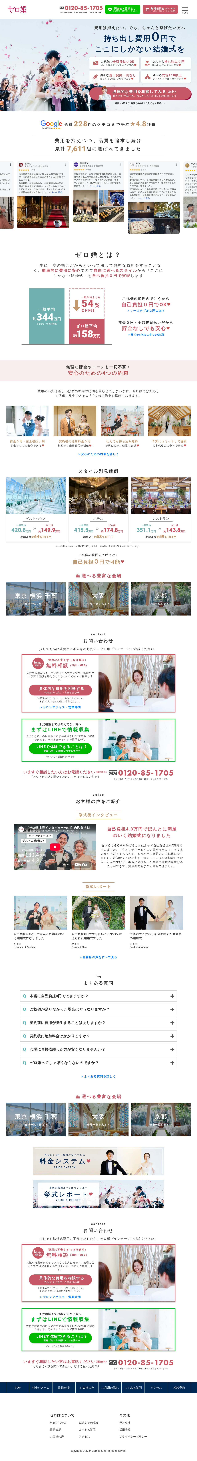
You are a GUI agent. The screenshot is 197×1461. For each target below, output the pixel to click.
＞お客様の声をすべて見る (98, 957)
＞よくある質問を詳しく (98, 1076)
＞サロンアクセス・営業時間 (60, 707)
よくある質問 (87, 1429)
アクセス (84, 1436)
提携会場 (55, 1429)
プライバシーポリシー (133, 1436)
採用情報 (124, 1429)
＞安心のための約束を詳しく (98, 454)
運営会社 (124, 1422)
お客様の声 (57, 1436)
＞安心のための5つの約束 (146, 334)
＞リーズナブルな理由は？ (146, 310)
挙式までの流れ (88, 1422)
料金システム (58, 1422)
